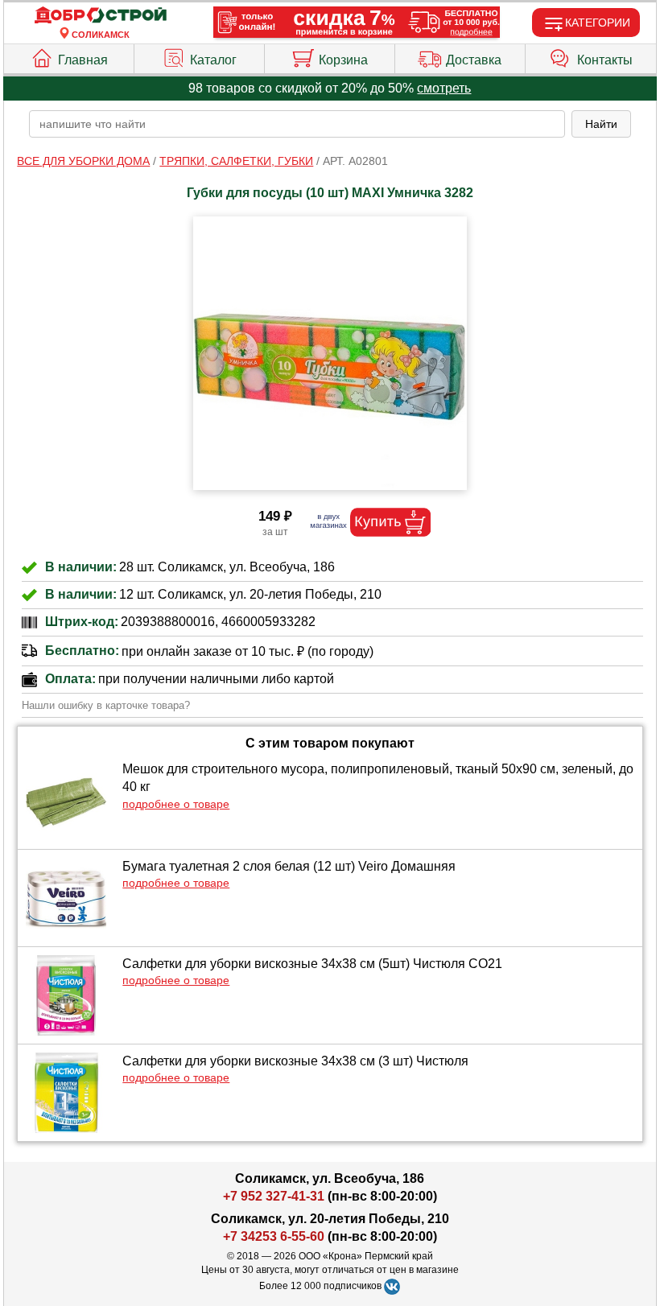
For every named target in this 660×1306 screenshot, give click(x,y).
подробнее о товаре (175, 803)
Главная (83, 60)
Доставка (473, 60)
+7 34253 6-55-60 (273, 1236)
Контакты (605, 60)
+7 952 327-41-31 (273, 1196)
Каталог (213, 60)
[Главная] (100, 16)
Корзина (343, 60)
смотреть (444, 88)
